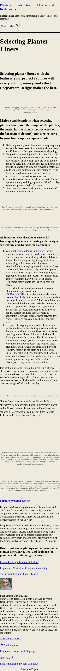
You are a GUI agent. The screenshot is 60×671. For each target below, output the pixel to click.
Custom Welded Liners (15, 500)
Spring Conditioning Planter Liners (19, 573)
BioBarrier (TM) (15, 294)
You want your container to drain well (26, 250)
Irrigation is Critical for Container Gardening (24, 568)
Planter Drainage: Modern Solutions (19, 562)
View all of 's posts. (10, 638)
